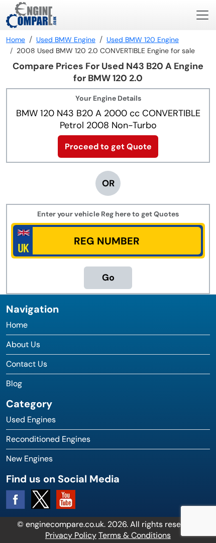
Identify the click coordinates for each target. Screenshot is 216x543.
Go (108, 278)
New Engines (29, 458)
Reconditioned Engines (48, 439)
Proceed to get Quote (108, 146)
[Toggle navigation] (202, 15)
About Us (23, 344)
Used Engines (31, 419)
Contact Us (26, 364)
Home (17, 325)
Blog (14, 383)
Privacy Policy (70, 535)
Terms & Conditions (134, 535)
